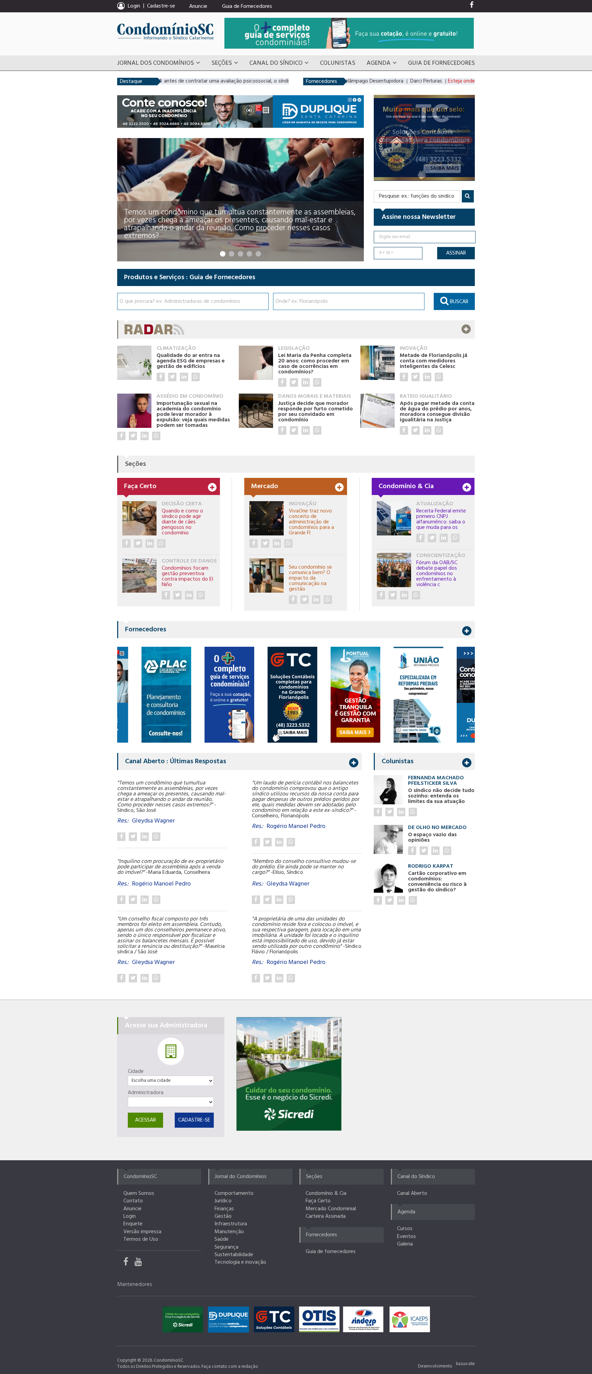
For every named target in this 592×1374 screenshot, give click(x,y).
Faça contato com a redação (229, 1366)
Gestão (223, 1216)
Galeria (405, 1244)
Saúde (221, 1239)
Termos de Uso (140, 1239)
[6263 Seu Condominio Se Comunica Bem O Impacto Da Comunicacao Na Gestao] (293, 599)
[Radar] (296, 329)
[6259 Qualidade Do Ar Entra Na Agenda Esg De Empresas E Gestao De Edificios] (161, 377)
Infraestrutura (230, 1224)
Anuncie (198, 6)
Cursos (404, 1228)
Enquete (133, 1224)
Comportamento (234, 1193)
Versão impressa (142, 1231)
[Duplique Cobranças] (240, 111)
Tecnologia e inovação (240, 1262)
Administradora (145, 1093)
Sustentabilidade (233, 1254)
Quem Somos (138, 1193)
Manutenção (229, 1231)
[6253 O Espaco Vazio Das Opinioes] (412, 850)
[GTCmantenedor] (276, 1321)
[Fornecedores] (349, 33)
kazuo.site (465, 1363)
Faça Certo (318, 1201)
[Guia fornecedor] (210, 694)
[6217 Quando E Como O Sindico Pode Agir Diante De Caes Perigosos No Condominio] (126, 543)
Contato (133, 1201)
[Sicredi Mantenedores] (184, 1321)
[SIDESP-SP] (365, 1321)
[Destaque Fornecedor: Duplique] (462, 694)
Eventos (406, 1236)
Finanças (224, 1208)
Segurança (226, 1247)
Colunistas (337, 63)
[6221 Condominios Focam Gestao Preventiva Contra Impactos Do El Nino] (166, 595)
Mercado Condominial (331, 1208)
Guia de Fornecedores (247, 6)
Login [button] (134, 6)
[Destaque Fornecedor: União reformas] (399, 694)
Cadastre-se (161, 6)
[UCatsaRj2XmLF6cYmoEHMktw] (141, 1263)
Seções (221, 63)
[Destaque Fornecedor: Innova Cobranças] (147, 694)
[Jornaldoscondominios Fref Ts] (471, 6)
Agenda (379, 63)
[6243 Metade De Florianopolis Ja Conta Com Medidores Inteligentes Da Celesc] (404, 377)
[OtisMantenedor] (321, 1321)
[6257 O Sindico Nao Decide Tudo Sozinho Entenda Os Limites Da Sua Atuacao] (378, 812)
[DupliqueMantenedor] (230, 1321)
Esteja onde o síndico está (446, 81)
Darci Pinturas (394, 81)
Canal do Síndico (276, 63)
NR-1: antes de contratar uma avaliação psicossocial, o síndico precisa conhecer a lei (216, 81)
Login (129, 1216)
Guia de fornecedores (331, 1251)
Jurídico (223, 1201)
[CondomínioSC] (165, 31)
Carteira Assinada (326, 1216)
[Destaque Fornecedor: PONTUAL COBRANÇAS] (336, 694)
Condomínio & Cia (326, 1193)
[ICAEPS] (410, 1321)
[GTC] (424, 138)
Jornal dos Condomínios (155, 63)
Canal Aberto (412, 1193)
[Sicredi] (289, 1074)
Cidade (136, 1071)
